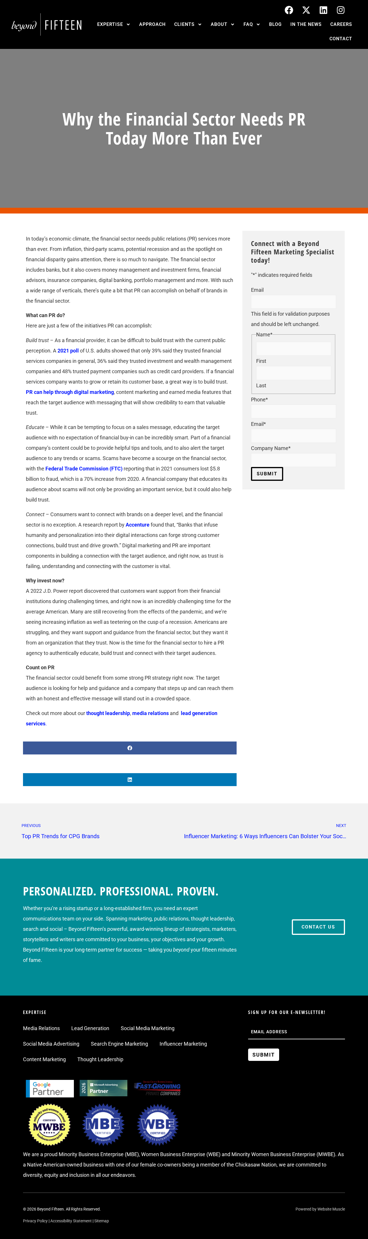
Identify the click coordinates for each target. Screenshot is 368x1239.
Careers (341, 24)
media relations (150, 713)
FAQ (248, 24)
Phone (259, 399)
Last (261, 385)
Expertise (110, 24)
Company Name (271, 448)
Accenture (138, 525)
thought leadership (108, 713)
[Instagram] (340, 10)
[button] (130, 748)
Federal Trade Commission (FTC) (83, 469)
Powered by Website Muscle (320, 1209)
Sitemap (101, 1221)
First (261, 361)
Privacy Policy (35, 1221)
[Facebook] (289, 10)
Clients (184, 24)
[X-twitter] (306, 10)
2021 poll (68, 351)
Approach (152, 24)
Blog (275, 24)
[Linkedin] (323, 10)
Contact (340, 38)
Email (257, 290)
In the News (306, 24)
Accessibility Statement (71, 1221)
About (219, 24)
